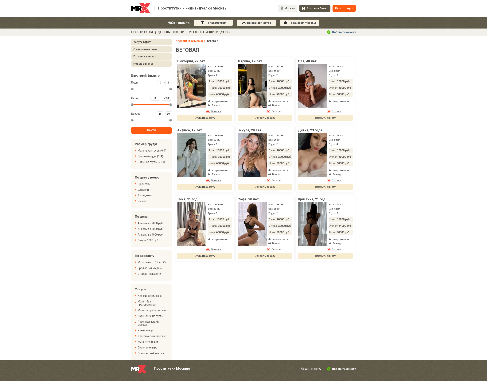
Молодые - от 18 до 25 (152, 262)
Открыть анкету (204, 117)
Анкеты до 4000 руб (150, 234)
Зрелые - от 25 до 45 (150, 268)
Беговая (216, 111)
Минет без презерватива (147, 303)
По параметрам (216, 22)
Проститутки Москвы (190, 41)
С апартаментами (145, 49)
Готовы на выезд (144, 56)
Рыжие (142, 201)
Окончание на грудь (150, 316)
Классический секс (150, 295)
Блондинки (145, 195)
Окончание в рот (148, 347)
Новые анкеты (143, 63)
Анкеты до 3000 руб (150, 228)
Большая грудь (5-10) (151, 162)
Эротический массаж (151, 353)
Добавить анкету (344, 32)
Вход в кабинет (317, 8)
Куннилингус (146, 330)
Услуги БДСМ (142, 42)
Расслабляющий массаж (148, 323)
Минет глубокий (148, 341)
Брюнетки (144, 184)
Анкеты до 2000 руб (150, 223)
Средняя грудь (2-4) (150, 156)
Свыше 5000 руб (148, 240)
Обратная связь (311, 368)
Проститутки (142, 32)
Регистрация (344, 8)
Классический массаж (152, 336)
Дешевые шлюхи (171, 32)
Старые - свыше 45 (149, 273)
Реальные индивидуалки (210, 32)
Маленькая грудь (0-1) (152, 150)
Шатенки (143, 189)
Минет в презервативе (152, 310)
